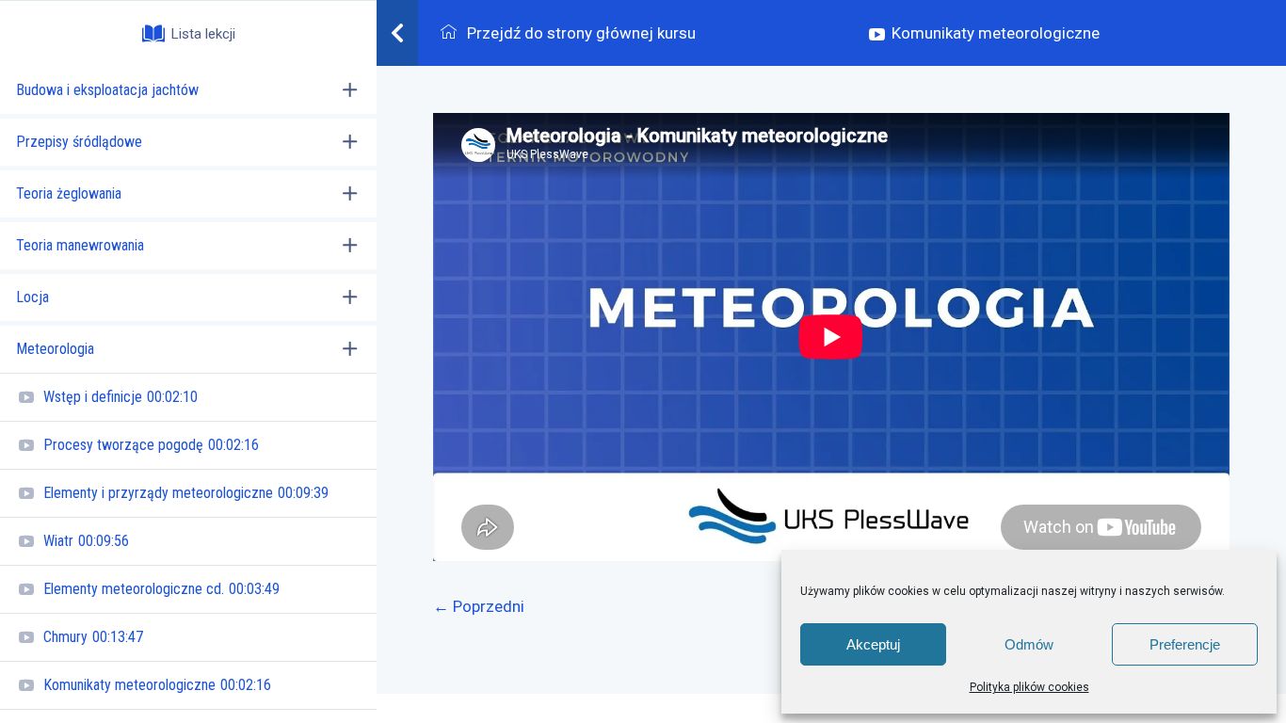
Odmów (1029, 644)
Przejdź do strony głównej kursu (579, 33)
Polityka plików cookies (1029, 687)
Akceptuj (873, 644)
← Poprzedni (478, 606)
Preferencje (1184, 644)
